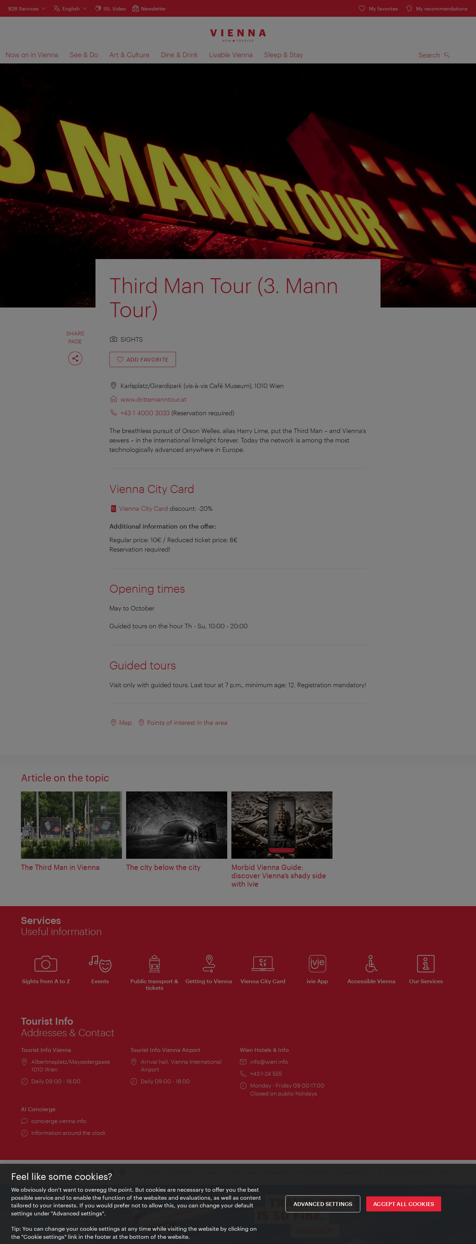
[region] (238, 1204)
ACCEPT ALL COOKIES (403, 1203)
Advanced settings (323, 1203)
